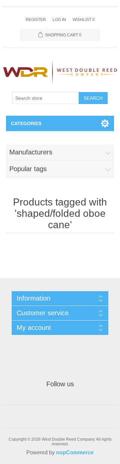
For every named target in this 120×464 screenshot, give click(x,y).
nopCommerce (75, 452)
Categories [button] (26, 123)
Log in (59, 19)
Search (93, 98)
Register (36, 19)
